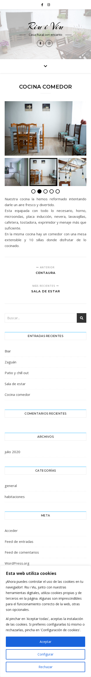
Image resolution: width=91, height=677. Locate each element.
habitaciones (15, 496)
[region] (45, 621)
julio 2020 (12, 451)
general (11, 485)
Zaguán (10, 362)
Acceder (11, 530)
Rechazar (45, 667)
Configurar (45, 654)
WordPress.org (17, 563)
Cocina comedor (17, 394)
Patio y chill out (17, 372)
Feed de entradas (19, 541)
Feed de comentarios (22, 552)
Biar (8, 351)
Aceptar (45, 641)
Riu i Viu (45, 26)
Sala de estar (15, 383)
